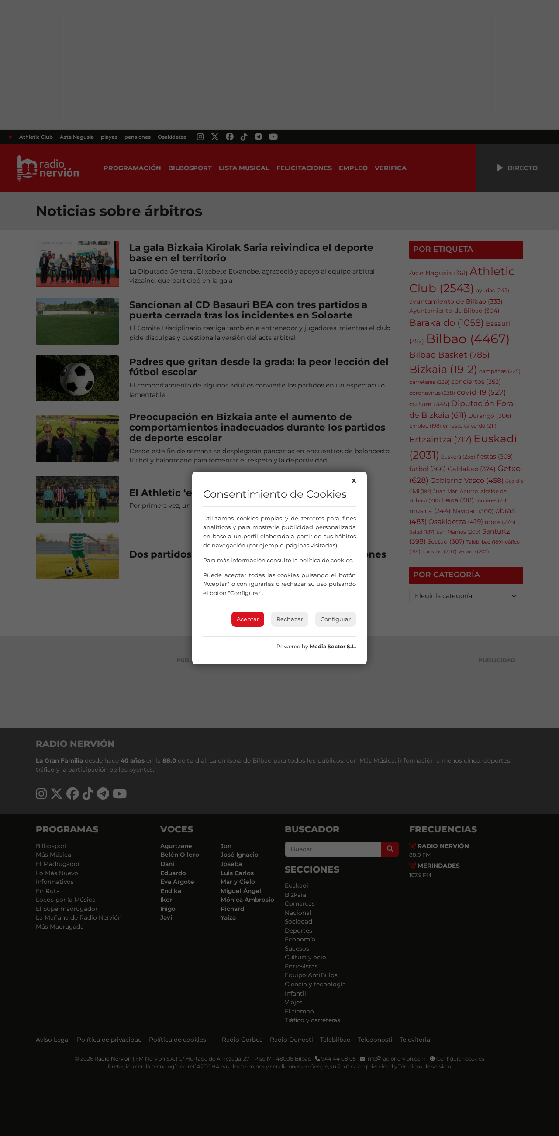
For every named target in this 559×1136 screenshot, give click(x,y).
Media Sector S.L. (333, 646)
